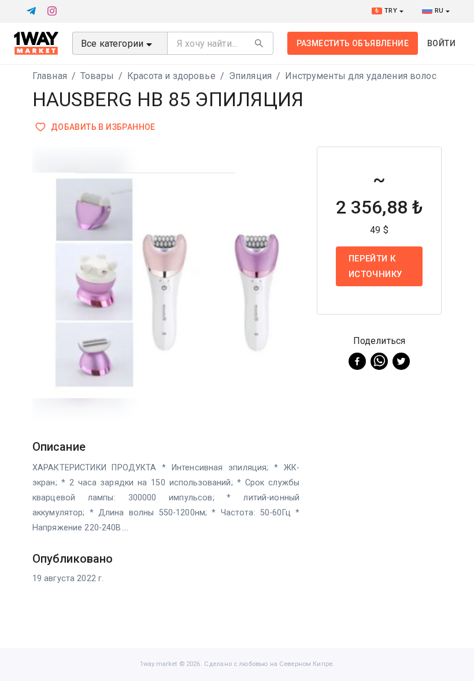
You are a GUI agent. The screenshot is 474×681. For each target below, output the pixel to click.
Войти (441, 43)
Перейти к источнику (375, 266)
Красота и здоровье (171, 75)
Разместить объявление (353, 43)
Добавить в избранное (103, 127)
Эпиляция (250, 75)
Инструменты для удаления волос (360, 75)
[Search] (259, 43)
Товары (97, 75)
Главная (49, 75)
